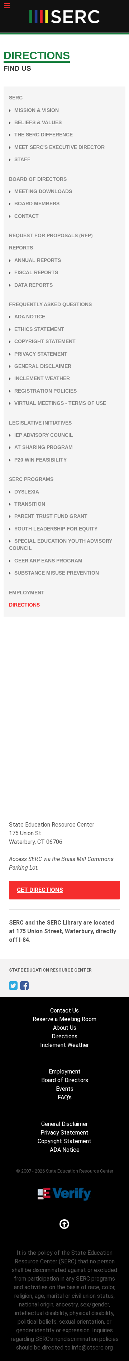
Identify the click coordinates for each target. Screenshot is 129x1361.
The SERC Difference (43, 134)
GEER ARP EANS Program (48, 560)
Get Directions (40, 890)
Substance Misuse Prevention (56, 573)
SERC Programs (31, 479)
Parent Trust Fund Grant (50, 516)
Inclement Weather (42, 378)
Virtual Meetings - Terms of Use (60, 403)
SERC (16, 97)
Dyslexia (26, 492)
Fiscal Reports (36, 272)
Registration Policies (45, 391)
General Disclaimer (42, 366)
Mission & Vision (36, 110)
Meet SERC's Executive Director (59, 147)
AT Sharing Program (43, 447)
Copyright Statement (45, 341)
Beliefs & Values (38, 122)
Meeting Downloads (43, 191)
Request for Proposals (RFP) (51, 235)
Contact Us (64, 1010)
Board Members (36, 203)
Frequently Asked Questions (50, 304)
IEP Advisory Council (43, 435)
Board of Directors (38, 179)
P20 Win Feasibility (40, 460)
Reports (21, 248)
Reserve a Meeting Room (64, 1019)
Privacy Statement (40, 354)
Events (64, 1088)
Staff (22, 159)
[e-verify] (64, 1193)
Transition (29, 504)
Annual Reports (37, 260)
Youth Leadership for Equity (55, 529)
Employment (26, 592)
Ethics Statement (39, 329)
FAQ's (65, 1097)
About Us (64, 1027)
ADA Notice (29, 316)
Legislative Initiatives (40, 423)
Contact (26, 216)
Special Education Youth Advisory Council (60, 544)
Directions (24, 605)
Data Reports (33, 285)
